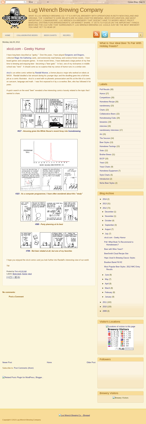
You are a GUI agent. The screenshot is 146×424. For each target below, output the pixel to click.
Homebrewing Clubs (108, 118)
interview (103, 126)
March (108, 288)
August (108, 229)
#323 (17, 194)
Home (7, 35)
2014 (105, 199)
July (107, 234)
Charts (102, 110)
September (109, 225)
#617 (19, 131)
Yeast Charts (105, 167)
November (109, 216)
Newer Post (7, 362)
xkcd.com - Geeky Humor (114, 237)
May (107, 279)
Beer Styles (104, 142)
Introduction (104, 179)
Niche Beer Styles (107, 183)
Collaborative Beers (27, 35)
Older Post (91, 362)
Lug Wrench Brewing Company (66, 10)
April (107, 284)
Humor (24, 274)
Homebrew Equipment (109, 171)
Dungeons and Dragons (74, 55)
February (109, 292)
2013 (105, 204)
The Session (105, 138)
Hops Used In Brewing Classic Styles (119, 258)
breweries (104, 122)
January (108, 297)
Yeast (102, 163)
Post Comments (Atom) (24, 368)
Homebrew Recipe (107, 102)
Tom (16, 271)
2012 (105, 208)
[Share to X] (13, 277)
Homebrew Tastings (108, 146)
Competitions (105, 97)
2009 (105, 311)
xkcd (9, 73)
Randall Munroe (41, 73)
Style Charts (105, 175)
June (107, 275)
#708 (28, 251)
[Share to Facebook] (16, 277)
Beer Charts (50, 35)
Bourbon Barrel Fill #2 (113, 262)
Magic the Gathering (23, 58)
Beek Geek (17, 274)
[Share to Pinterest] (18, 277)
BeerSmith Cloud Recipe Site (116, 253)
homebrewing (74, 131)
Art (101, 134)
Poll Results (105, 89)
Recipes (67, 35)
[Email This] (7, 277)
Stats (102, 150)
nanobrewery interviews (109, 130)
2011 (105, 302)
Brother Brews (105, 154)
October (108, 220)
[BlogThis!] (10, 277)
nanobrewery (105, 106)
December (109, 212)
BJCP (102, 159)
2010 (105, 307)
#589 (37, 224)
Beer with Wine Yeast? (113, 249)
